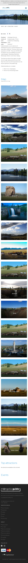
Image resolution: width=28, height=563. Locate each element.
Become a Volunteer (6, 528)
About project (5, 524)
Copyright (4, 537)
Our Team (4, 526)
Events (3, 514)
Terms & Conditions (6, 533)
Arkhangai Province (12, 37)
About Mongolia (5, 507)
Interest (3, 512)
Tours (3, 516)
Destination (4, 510)
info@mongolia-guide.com (13, 4)
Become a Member (6, 531)
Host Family (4, 518)
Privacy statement (6, 535)
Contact (3, 539)
